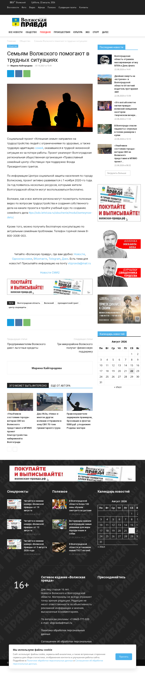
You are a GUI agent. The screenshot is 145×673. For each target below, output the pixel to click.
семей (39, 148)
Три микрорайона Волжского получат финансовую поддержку (75, 348)
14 (125, 365)
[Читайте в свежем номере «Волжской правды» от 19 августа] (14, 504)
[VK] (18, 73)
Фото (24, 7)
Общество (31, 32)
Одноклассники (22, 258)
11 (107, 365)
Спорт (96, 32)
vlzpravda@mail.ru (79, 263)
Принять (123, 656)
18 (107, 371)
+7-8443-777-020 (79, 619)
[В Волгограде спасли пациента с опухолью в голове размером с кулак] (105, 129)
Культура (77, 32)
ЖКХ (87, 32)
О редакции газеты (67, 7)
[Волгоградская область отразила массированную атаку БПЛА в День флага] (105, 59)
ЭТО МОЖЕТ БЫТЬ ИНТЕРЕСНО (28, 385)
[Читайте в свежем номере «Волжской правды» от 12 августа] (14, 524)
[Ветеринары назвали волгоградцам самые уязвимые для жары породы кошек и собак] (59, 524)
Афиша (41, 7)
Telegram (54, 258)
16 (137, 365)
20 (119, 371)
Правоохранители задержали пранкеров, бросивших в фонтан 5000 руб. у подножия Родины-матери (79, 420)
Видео (32, 7)
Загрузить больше (116, 173)
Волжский (49, 303)
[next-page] (15, 449)
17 (101, 371)
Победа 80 (45, 32)
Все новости (13, 7)
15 (131, 365)
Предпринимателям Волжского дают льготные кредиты (26, 346)
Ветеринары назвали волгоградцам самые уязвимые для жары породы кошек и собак (80, 527)
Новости (79, 254)
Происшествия (62, 32)
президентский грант (68, 303)
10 (101, 365)
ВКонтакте (40, 258)
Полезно (52, 7)
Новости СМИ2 (50, 272)
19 (113, 371)
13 (119, 365)
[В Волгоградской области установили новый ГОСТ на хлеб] (59, 547)
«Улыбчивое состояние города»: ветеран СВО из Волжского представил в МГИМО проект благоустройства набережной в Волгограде (19, 427)
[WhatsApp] (26, 73)
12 (113, 365)
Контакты (83, 7)
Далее (105, 32)
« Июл (117, 387)
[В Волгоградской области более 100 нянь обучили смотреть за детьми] (59, 504)
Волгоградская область (28, 303)
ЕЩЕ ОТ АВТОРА (60, 385)
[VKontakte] (135, 12)
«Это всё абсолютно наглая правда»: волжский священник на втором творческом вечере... (125, 108)
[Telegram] (129, 12)
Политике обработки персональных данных (50, 660)
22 (131, 371)
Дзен (65, 258)
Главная (11, 40)
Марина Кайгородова (21, 65)
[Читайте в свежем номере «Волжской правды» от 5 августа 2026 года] (14, 544)
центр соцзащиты (17, 307)
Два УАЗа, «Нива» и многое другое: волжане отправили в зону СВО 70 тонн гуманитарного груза (49, 420)
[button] (133, 32)
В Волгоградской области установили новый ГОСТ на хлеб (80, 547)
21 (125, 371)
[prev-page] (9, 449)
